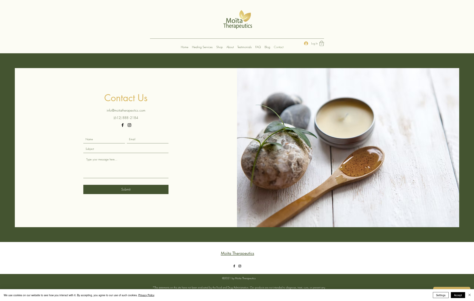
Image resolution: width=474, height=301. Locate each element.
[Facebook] (122, 125)
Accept (458, 295)
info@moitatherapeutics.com (126, 110)
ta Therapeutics (241, 253)
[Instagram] (129, 125)
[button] (321, 43)
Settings (440, 295)
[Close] (469, 295)
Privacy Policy (146, 295)
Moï (224, 253)
